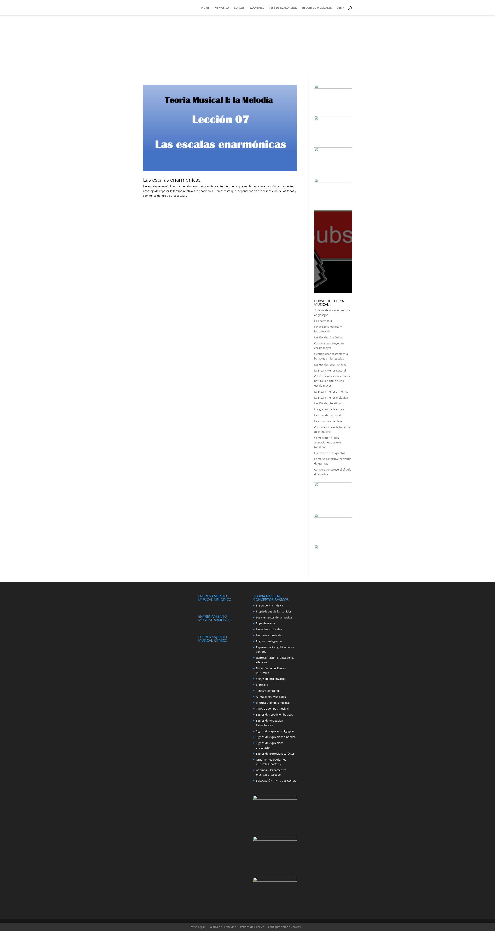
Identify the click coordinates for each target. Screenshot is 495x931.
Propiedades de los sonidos (274, 611)
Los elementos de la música (274, 617)
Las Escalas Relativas (327, 403)
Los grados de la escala (329, 409)
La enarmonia (323, 321)
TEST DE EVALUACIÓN (283, 7)
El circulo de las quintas (329, 453)
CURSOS (239, 7)
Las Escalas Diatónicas (328, 337)
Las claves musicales (269, 635)
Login (340, 7)
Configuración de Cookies (284, 927)
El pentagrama (265, 623)
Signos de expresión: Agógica (275, 731)
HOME (205, 7)
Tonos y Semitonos (268, 691)
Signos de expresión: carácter (275, 753)
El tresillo (262, 685)
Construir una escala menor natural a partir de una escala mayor (332, 380)
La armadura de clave (328, 421)
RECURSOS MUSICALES (317, 7)
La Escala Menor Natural (330, 370)
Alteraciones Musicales (271, 697)
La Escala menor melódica (331, 397)
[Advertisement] (247, 44)
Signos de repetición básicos (274, 714)
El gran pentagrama (269, 641)
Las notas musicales (269, 629)
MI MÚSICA (222, 7)
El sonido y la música (269, 605)
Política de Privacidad (222, 927)
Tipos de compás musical (272, 708)
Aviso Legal (197, 927)
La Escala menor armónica (331, 391)
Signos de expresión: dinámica (276, 737)
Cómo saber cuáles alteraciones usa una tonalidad (327, 442)
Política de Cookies (252, 927)
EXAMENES (257, 7)
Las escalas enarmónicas (172, 179)
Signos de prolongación (271, 679)
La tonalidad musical (327, 415)
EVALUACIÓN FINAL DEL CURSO (276, 780)
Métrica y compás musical (273, 703)
